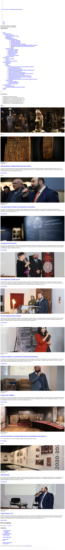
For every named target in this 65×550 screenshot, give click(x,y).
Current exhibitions (7, 530)
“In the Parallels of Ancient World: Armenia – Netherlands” (20, 76)
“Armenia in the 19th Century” (9, 243)
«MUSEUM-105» (5, 474)
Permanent (6, 531)
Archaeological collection (13, 49)
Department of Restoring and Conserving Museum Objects (22, 46)
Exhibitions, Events (7, 62)
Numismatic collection (12, 53)
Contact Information (7, 537)
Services (7, 59)
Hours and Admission (10, 58)
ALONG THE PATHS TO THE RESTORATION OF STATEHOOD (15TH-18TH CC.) (24, 436)
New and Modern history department (18, 43)
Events (7, 64)
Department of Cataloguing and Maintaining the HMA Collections (24, 45)
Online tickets (6, 539)
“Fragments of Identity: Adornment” (15, 68)
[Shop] (4, 30)
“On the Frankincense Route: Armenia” (11, 315)
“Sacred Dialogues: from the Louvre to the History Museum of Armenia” (22, 79)
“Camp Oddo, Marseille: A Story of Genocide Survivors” (19, 75)
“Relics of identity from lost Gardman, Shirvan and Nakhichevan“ (21, 70)
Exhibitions (8, 63)
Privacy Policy (6, 543)
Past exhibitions (6, 534)
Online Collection (11, 54)
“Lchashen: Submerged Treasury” (15, 71)
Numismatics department (16, 41)
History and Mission (10, 34)
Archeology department (15, 40)
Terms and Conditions (7, 542)
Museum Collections (10, 48)
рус (4, 21)
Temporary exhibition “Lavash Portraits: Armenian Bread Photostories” (19, 356)
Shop (4, 89)
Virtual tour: (8, 65)
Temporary (6, 532)
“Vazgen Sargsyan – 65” (7, 513)
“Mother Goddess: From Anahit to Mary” (16, 74)
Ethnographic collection (13, 51)
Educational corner (7, 84)
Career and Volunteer (10, 56)
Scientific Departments (12, 39)
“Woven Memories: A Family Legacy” (10, 279)
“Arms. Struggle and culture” (14, 67)
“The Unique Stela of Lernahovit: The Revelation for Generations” (18, 207)
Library (12, 47)
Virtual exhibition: (9, 80)
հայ (4, 23)
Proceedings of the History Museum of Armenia (15, 87)
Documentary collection (13, 50)
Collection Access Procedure (11, 60)
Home (4, 32)
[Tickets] (5, 30)
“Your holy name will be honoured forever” (17, 72)
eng (4, 22)
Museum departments (10, 38)
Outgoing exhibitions (7, 533)
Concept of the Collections (13, 55)
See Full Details (4, 172)
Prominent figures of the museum (12, 36)
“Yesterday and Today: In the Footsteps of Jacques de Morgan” (20, 73)
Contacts (5, 88)
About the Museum (7, 33)
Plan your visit (6, 57)
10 (9, 525)
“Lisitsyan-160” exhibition (7, 395)
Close (2, 105)
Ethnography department (16, 42)
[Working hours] (2, 30)
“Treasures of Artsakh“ (12, 81)
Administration (9, 37)
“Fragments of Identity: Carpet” (14, 77)
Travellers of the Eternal (13, 83)
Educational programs (10, 85)
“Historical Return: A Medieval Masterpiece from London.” (16, 166)
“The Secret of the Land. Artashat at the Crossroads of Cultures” (21, 66)
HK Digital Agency (29, 545)
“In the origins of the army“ (13, 82)
